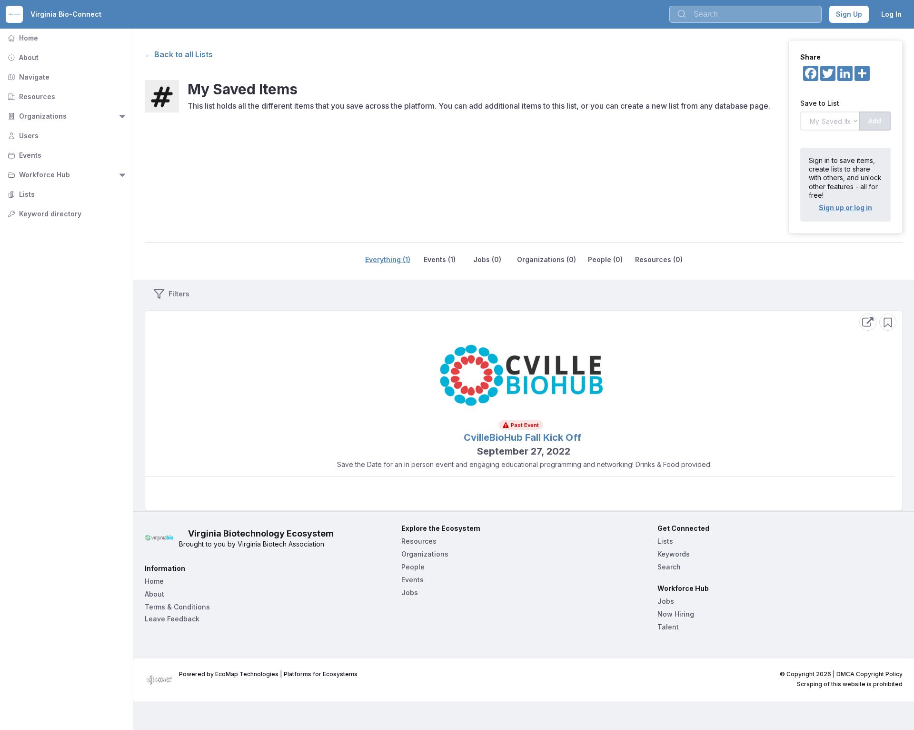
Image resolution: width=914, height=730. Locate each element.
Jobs (409, 592)
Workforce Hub (38, 175)
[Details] (867, 322)
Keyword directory (43, 214)
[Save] (887, 322)
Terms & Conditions (177, 607)
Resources (30, 96)
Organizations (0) (546, 259)
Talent (668, 627)
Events (23, 155)
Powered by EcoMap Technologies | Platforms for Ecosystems (268, 674)
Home (22, 38)
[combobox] (745, 14)
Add (874, 121)
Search (669, 567)
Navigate (28, 77)
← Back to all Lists (179, 54)
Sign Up (849, 14)
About (22, 57)
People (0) (605, 259)
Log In (891, 14)
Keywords (673, 554)
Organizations (36, 116)
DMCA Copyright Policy (869, 674)
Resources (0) (659, 259)
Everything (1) (387, 259)
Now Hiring (675, 614)
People (413, 567)
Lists (20, 194)
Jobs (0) (487, 259)
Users (22, 136)
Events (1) (440, 259)
